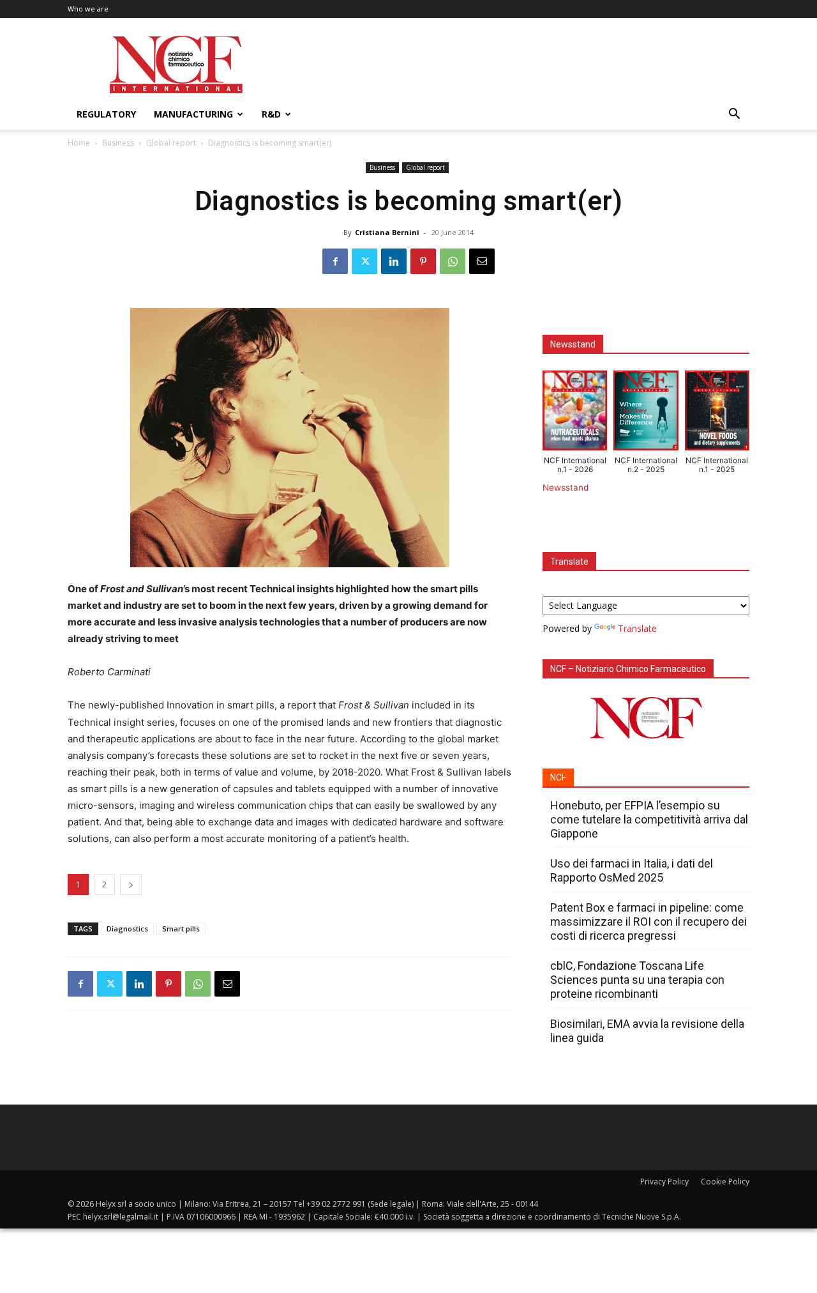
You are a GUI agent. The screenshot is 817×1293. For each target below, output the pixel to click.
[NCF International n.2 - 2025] (645, 413)
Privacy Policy (664, 1181)
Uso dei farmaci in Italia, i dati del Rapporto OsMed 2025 (631, 870)
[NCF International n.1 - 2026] (575, 413)
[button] (734, 115)
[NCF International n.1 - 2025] (717, 413)
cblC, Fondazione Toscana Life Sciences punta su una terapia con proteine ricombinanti (637, 979)
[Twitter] (364, 261)
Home (79, 142)
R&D (271, 114)
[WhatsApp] (452, 261)
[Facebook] (335, 261)
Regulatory (106, 114)
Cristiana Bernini (387, 232)
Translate (637, 628)
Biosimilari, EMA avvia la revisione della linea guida (647, 1030)
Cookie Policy (725, 1181)
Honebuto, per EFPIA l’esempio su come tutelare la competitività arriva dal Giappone (649, 819)
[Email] (482, 261)
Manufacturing (193, 114)
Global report (171, 142)
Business (118, 142)
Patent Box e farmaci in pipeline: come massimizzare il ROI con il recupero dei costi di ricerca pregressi (648, 921)
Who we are (88, 8)
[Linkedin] (394, 261)
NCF (558, 777)
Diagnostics (127, 928)
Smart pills (181, 928)
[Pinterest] (423, 261)
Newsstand (565, 487)
